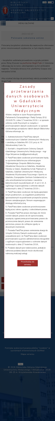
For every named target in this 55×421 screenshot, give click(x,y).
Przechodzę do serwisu (27, 263)
